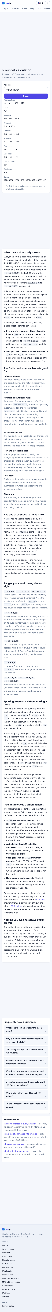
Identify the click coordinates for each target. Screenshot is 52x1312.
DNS (39, 8)
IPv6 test (40, 899)
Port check (6, 1264)
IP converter (7, 1275)
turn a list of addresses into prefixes (20, 1134)
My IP (6, 8)
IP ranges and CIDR (10, 1278)
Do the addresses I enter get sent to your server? (25, 1105)
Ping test (6, 1253)
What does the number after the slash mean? (24, 1029)
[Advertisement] (26, 40)
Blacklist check (8, 1260)
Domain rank (7, 1286)
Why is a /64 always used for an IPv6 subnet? (23, 1094)
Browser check (8, 1289)
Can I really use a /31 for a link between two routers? (24, 1051)
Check (26, 96)
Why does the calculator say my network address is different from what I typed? (25, 1073)
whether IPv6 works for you (16, 1151)
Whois (24, 8)
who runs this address (14, 1144)
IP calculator (7, 1271)
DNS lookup (16, 906)
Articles (5, 1297)
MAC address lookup (11, 1282)
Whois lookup (8, 1249)
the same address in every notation (20, 1124)
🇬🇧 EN (40, 3)
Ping (32, 8)
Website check (8, 1267)
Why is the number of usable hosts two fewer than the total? (24, 1040)
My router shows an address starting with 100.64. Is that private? (25, 1083)
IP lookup (15, 8)
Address (7, 85)
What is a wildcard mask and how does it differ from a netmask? (25, 1062)
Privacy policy (8, 1306)
